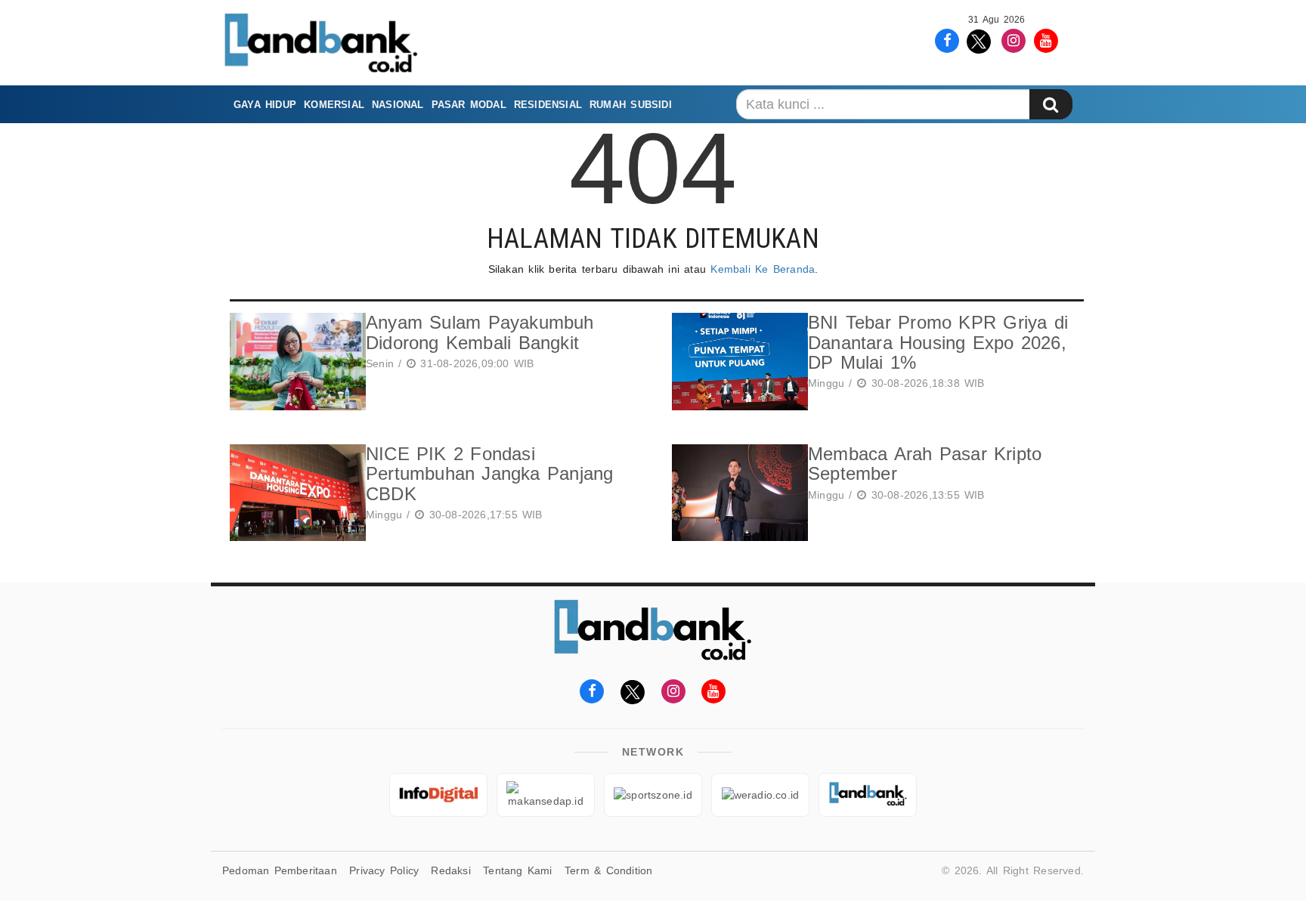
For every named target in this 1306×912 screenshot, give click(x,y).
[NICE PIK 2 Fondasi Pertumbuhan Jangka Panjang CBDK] (294, 493)
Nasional (398, 104)
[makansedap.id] (546, 795)
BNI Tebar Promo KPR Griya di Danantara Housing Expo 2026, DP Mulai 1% (938, 342)
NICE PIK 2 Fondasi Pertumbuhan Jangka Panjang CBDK (489, 474)
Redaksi (450, 870)
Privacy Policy (384, 870)
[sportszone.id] (653, 795)
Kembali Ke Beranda (762, 269)
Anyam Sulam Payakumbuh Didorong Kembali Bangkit (480, 332)
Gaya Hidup (265, 104)
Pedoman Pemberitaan (279, 870)
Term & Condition (608, 870)
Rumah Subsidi (631, 104)
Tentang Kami (517, 870)
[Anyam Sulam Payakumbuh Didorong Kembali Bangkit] (294, 361)
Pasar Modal (469, 104)
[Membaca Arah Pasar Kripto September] (736, 493)
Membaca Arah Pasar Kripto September (924, 464)
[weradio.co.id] (760, 795)
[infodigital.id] (438, 795)
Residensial (548, 104)
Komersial (334, 104)
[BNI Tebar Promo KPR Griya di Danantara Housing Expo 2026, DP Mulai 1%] (736, 361)
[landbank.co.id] (868, 795)
